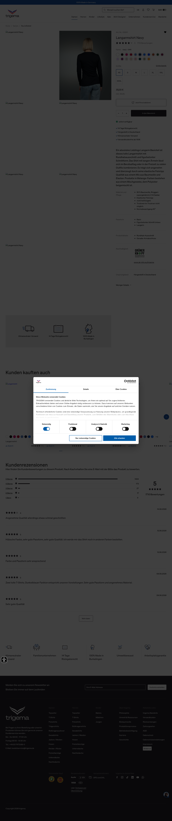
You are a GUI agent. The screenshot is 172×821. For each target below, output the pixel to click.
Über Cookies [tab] (121, 389)
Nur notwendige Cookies (85, 438)
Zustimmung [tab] (51, 389)
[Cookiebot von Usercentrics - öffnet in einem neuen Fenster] (126, 381)
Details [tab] (86, 389)
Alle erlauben (119, 438)
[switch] (73, 429)
